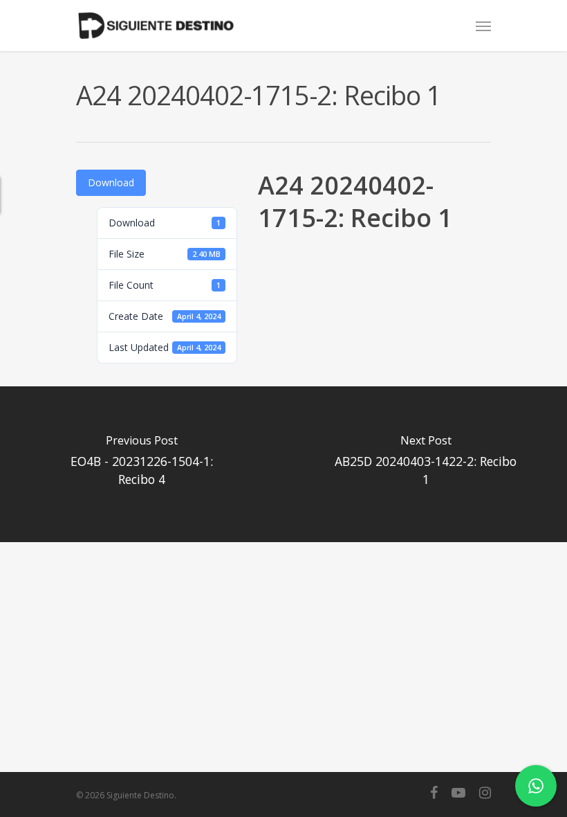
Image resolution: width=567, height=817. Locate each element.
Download (111, 182)
